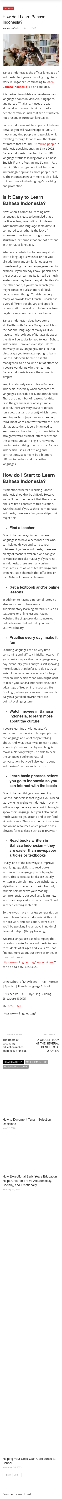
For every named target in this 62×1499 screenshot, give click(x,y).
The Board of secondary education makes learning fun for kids (15, 1045)
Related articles (13, 1062)
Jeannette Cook (11, 28)
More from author (36, 1062)
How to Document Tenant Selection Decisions (27, 1121)
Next (16, 1475)
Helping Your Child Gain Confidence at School (29, 1460)
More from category (15, 1066)
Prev (8, 1475)
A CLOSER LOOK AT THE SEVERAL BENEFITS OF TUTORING (47, 1045)
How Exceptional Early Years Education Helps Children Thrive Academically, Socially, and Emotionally (30, 1180)
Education (8, 8)
